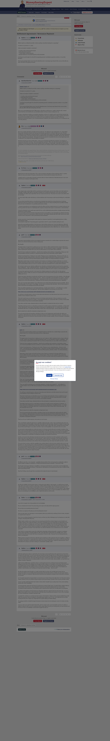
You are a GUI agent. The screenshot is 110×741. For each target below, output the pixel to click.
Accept (49, 375)
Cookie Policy (67, 367)
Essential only (58, 375)
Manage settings (54, 378)
